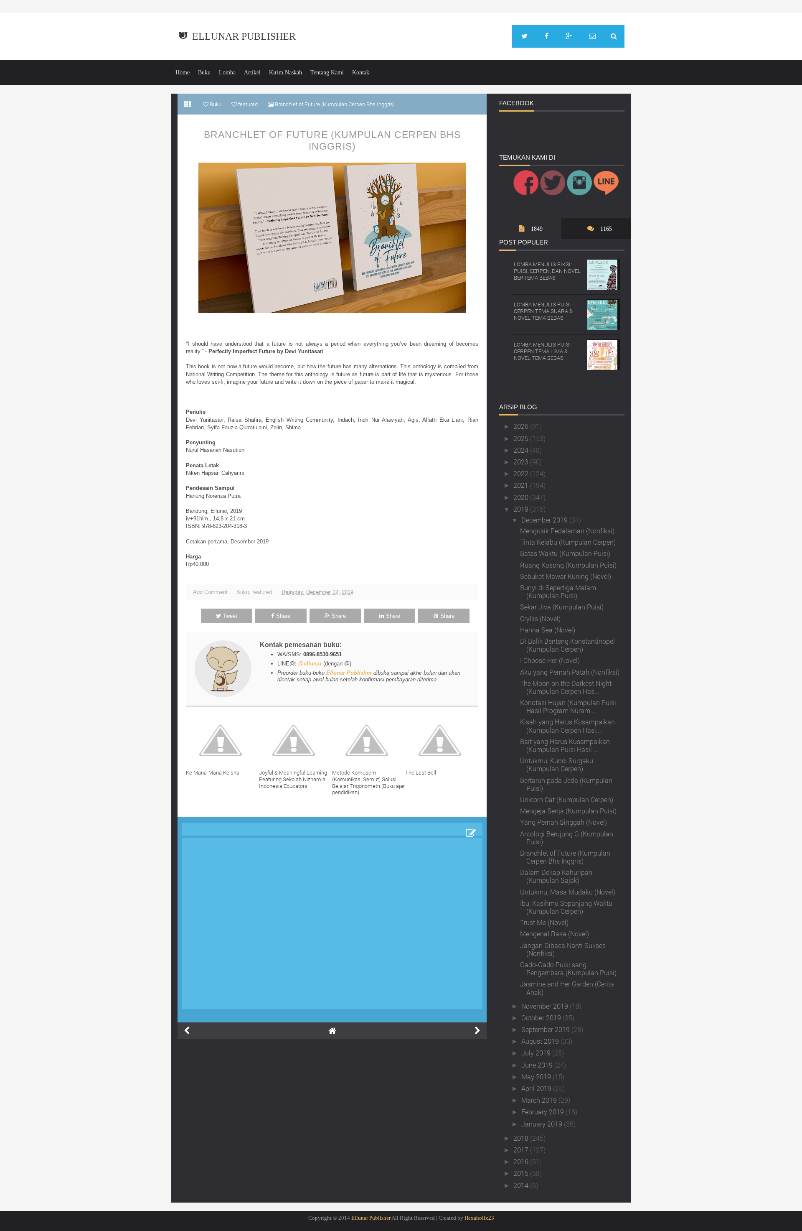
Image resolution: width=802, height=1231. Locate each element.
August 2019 (541, 1041)
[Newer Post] (187, 1030)
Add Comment (210, 592)
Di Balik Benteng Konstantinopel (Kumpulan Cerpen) (567, 645)
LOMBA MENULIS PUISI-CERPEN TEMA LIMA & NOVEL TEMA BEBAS (543, 351)
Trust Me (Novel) (544, 922)
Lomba (227, 72)
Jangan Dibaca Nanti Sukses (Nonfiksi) (563, 949)
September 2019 (546, 1029)
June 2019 (537, 1064)
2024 (521, 450)
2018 (521, 1138)
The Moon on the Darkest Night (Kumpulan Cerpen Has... (566, 687)
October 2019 (542, 1017)
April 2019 (537, 1088)
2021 (521, 485)
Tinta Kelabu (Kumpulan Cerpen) (568, 542)
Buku (204, 72)
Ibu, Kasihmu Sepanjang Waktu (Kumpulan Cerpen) (566, 907)
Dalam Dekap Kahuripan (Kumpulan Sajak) (556, 876)
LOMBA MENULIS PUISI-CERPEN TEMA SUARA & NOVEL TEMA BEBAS (543, 311)
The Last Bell (420, 772)
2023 (521, 461)
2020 (521, 497)
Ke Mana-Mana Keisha (212, 772)
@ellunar (310, 663)
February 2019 (543, 1111)
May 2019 (537, 1076)
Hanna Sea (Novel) (547, 629)
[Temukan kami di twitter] (524, 36)
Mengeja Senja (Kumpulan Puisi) (568, 810)
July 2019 (536, 1052)
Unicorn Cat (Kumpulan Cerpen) (566, 799)
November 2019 (545, 1006)
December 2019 (545, 519)
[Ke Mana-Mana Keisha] (222, 740)
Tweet (230, 616)
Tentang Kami (327, 72)
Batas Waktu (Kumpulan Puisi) (565, 553)
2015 (521, 1173)
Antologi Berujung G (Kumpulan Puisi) (566, 837)
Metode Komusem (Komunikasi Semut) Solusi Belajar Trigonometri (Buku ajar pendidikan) (368, 782)
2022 (521, 473)
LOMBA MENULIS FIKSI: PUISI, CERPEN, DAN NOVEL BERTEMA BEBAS (547, 270)
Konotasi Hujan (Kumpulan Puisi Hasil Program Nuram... (568, 706)
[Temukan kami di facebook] (546, 36)
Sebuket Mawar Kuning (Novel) (565, 576)
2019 (521, 509)
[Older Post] (477, 1030)
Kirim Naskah (285, 72)
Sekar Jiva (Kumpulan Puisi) (562, 606)
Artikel (252, 72)
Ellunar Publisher (244, 36)
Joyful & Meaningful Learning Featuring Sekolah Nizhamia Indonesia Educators (293, 779)
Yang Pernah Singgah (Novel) (563, 822)
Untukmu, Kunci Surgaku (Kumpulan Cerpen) (556, 764)
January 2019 (542, 1123)
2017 (521, 1149)
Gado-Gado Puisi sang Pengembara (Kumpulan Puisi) (568, 968)
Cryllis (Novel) (540, 618)
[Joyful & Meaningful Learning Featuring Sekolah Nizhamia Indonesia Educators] (295, 740)
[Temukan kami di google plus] (568, 36)
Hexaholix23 (479, 1218)
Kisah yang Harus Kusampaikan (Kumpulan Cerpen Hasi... (567, 725)
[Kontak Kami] (592, 36)
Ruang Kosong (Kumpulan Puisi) (568, 565)
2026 (521, 426)
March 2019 (539, 1100)
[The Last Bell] (441, 740)
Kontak (360, 72)
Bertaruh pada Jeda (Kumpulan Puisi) (566, 784)
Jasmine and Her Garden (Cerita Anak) (567, 987)
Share (283, 616)
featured (262, 592)
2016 (521, 1161)
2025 (521, 438)
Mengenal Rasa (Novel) (554, 933)
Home (182, 72)
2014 (521, 1185)
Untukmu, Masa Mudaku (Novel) (567, 891)
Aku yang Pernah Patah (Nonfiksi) (569, 672)
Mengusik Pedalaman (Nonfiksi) (567, 530)
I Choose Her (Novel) (550, 660)
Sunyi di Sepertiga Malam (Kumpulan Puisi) (558, 591)
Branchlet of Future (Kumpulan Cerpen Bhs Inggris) (332, 140)
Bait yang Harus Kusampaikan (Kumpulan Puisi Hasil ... (565, 745)
